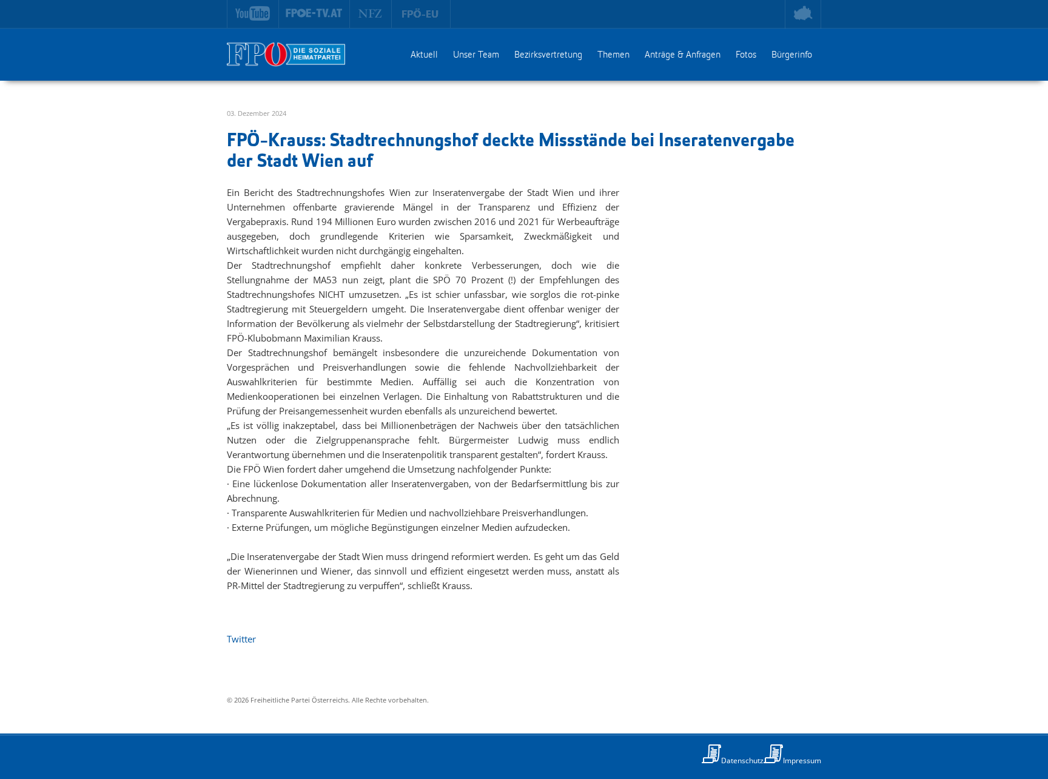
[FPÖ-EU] (421, 14)
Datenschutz (742, 760)
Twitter (241, 639)
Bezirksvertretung (548, 55)
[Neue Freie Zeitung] (371, 14)
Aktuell (424, 55)
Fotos (746, 55)
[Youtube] (253, 14)
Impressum (802, 760)
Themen (613, 55)
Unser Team (476, 55)
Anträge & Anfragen (682, 55)
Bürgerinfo (791, 55)
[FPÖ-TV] (314, 14)
